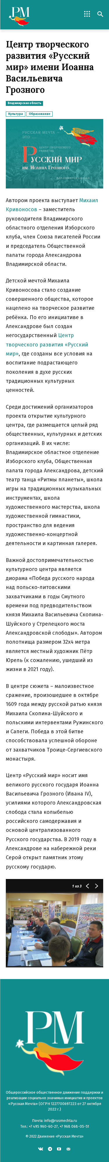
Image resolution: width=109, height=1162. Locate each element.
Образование (39, 114)
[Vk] (40, 1148)
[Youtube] (59, 1148)
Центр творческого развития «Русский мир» (47, 344)
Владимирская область (24, 103)
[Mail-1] (68, 1148)
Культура (15, 114)
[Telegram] (49, 1148)
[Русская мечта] (30, 14)
